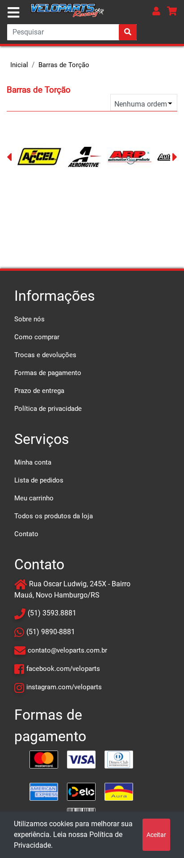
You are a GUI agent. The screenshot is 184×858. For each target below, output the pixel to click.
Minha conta (32, 462)
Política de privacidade (48, 409)
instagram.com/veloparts (64, 687)
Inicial (19, 65)
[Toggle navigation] (13, 12)
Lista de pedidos (38, 480)
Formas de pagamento (47, 373)
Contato (26, 534)
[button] (156, 11)
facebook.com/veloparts (63, 669)
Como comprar (36, 337)
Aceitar (156, 834)
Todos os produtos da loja (53, 516)
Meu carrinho (34, 498)
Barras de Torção (63, 65)
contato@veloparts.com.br (67, 650)
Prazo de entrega (39, 391)
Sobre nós (29, 319)
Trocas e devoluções (45, 355)
